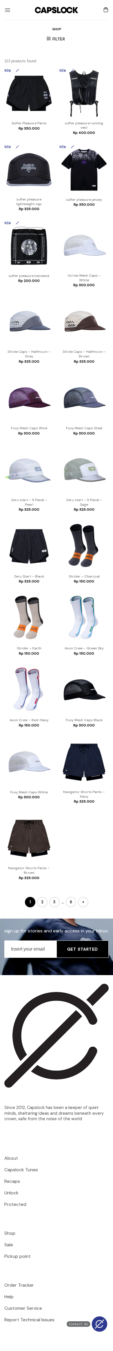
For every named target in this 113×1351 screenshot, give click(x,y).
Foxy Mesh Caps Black (84, 720)
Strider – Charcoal (84, 576)
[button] (7, 10)
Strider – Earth (29, 648)
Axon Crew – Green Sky (84, 648)
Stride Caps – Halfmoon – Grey (29, 354)
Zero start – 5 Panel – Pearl (29, 502)
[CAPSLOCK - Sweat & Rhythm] (56, 10)
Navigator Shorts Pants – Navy (84, 794)
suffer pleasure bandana (29, 276)
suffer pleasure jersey (84, 200)
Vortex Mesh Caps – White (84, 277)
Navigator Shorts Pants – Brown (29, 870)
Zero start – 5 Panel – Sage (84, 502)
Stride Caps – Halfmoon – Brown (84, 354)
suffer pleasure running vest (84, 125)
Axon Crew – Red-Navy (29, 720)
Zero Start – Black (29, 576)
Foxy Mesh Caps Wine (29, 428)
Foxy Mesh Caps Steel (84, 428)
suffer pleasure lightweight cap (29, 201)
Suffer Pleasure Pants (29, 123)
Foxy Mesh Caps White (29, 792)
